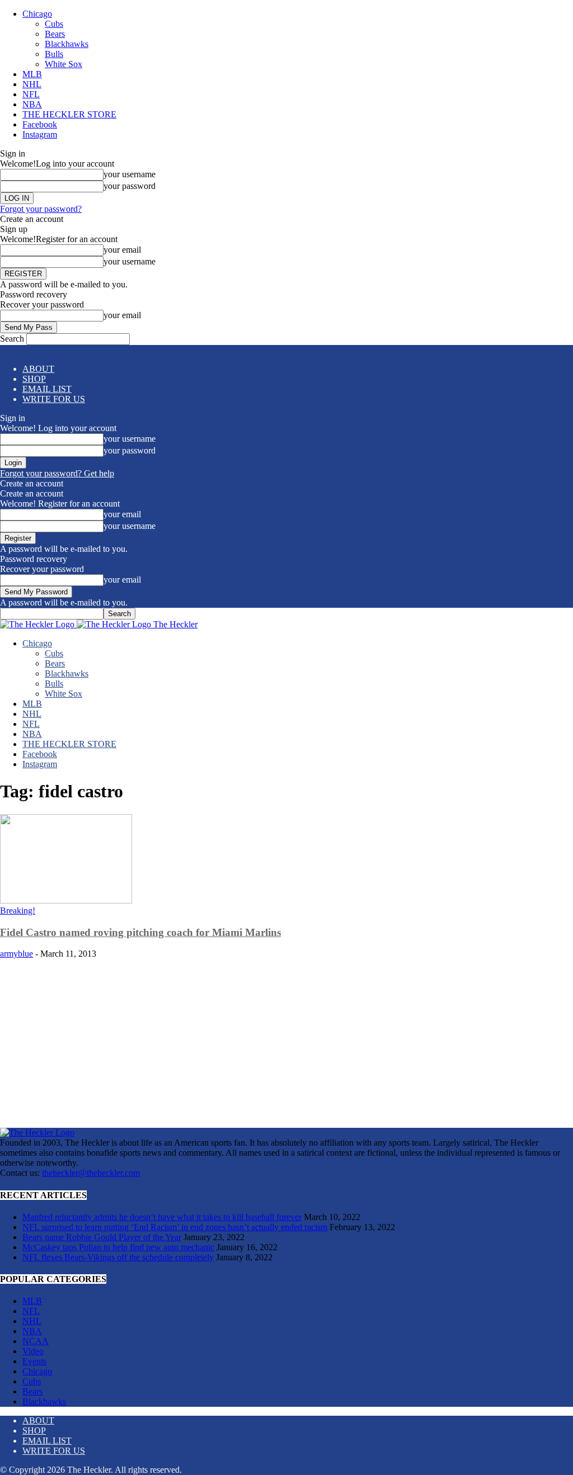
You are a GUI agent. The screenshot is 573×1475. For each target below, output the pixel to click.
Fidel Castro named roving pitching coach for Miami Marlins (140, 932)
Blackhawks (66, 44)
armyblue (16, 953)
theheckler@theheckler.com (91, 1173)
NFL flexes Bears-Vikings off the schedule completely (118, 1257)
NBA (32, 104)
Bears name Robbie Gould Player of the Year (101, 1237)
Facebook (39, 124)
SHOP (34, 379)
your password (130, 186)
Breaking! (17, 910)
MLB (32, 74)
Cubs (54, 24)
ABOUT (38, 369)
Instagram (39, 134)
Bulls (54, 54)
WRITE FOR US (53, 399)
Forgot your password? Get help (57, 473)
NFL (31, 94)
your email (122, 249)
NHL (31, 84)
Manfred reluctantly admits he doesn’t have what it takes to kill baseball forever (162, 1217)
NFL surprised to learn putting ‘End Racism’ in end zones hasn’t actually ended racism (174, 1227)
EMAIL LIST (47, 389)
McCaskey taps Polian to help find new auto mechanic (118, 1247)
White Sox (63, 64)
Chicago (37, 13)
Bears (55, 34)
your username (130, 174)
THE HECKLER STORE (69, 114)
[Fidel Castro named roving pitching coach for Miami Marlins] (66, 900)
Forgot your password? (41, 209)
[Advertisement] (286, 1039)
